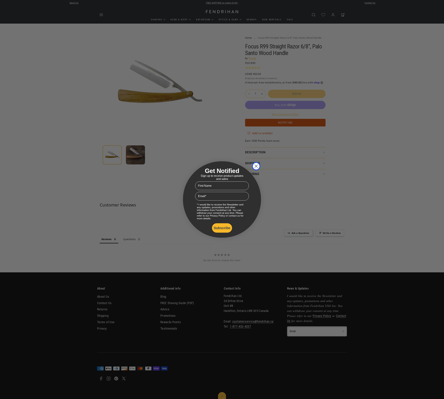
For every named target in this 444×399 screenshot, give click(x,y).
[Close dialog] (256, 166)
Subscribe (222, 228)
